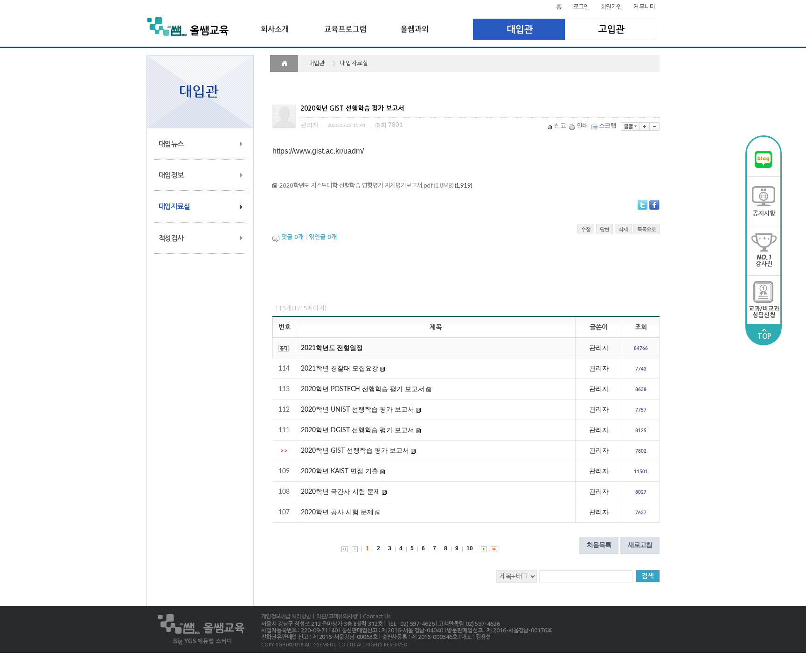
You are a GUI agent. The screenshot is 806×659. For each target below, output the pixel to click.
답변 (604, 229)
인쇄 (582, 126)
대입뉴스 (171, 143)
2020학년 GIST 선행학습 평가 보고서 (355, 451)
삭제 (623, 229)
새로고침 (640, 544)
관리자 (599, 348)
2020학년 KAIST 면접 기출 (339, 471)
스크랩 (607, 126)
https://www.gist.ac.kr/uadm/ (318, 151)
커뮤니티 (644, 7)
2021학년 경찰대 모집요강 (339, 368)
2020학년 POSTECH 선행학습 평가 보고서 (362, 389)
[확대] (645, 126)
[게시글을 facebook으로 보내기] (654, 205)
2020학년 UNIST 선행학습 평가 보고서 (357, 410)
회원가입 (611, 7)
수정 (586, 229)
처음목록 (599, 544)
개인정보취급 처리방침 (286, 616)
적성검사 (171, 238)
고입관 (611, 29)
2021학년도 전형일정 (332, 348)
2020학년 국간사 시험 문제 (340, 492)
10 (469, 548)
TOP (764, 336)
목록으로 (646, 229)
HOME (284, 63)
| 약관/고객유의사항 (334, 616)
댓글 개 (292, 237)
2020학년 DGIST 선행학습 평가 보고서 (357, 430)
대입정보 (171, 175)
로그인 (581, 7)
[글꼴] (630, 126)
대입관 (519, 29)
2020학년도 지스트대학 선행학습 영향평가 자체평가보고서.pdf (355, 185)
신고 (560, 126)
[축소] (655, 126)
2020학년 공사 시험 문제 (337, 512)
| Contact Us (373, 616)
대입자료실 (174, 206)
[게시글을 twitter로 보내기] (642, 205)
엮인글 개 (323, 237)
